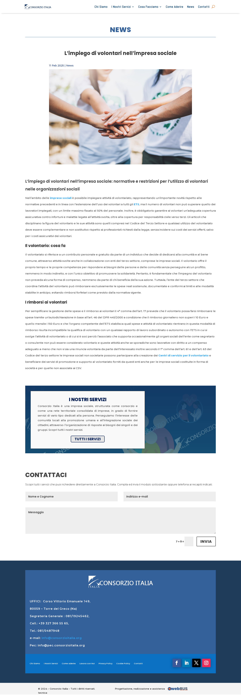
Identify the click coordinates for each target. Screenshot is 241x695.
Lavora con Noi (87, 663)
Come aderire (69, 663)
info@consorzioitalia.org (62, 638)
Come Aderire (174, 7)
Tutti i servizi (88, 439)
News (190, 7)
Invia (206, 541)
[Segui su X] (196, 663)
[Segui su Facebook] (176, 663)
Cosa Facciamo (148, 7)
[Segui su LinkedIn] (186, 663)
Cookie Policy (123, 663)
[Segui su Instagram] (206, 663)
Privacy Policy (105, 663)
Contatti (204, 7)
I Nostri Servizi (121, 7)
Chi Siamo (101, 7)
